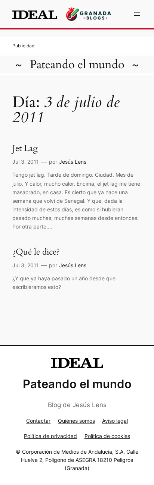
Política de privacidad (50, 436)
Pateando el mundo (77, 64)
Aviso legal (115, 421)
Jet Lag (25, 148)
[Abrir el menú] (137, 14)
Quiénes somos (76, 421)
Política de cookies (107, 436)
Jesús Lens (72, 161)
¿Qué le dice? (36, 252)
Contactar (38, 421)
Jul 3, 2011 (25, 161)
